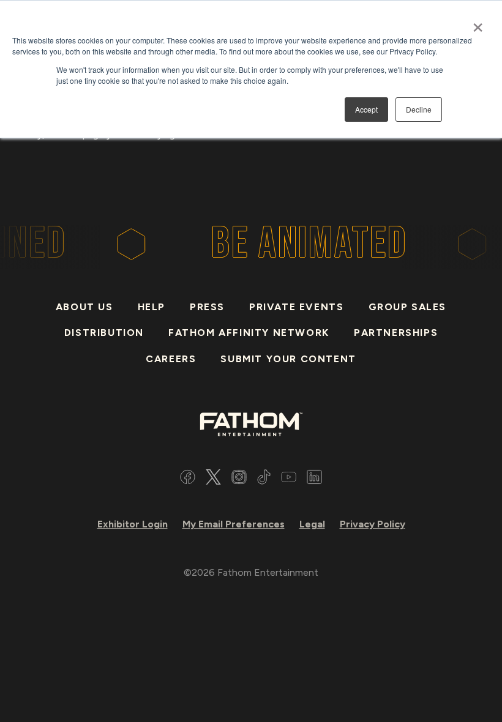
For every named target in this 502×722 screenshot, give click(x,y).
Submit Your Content (288, 359)
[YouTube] (288, 478)
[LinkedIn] (314, 478)
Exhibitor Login (132, 524)
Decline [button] (419, 109)
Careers (171, 359)
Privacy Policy (372, 524)
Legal (312, 524)
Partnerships (396, 332)
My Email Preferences (233, 524)
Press (207, 307)
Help (151, 307)
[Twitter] (213, 478)
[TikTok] (264, 478)
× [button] (478, 23)
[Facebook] (187, 478)
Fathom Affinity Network (248, 332)
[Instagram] (239, 478)
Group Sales (408, 307)
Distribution (104, 332)
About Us (84, 307)
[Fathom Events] (251, 423)
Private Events (296, 307)
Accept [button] (366, 109)
